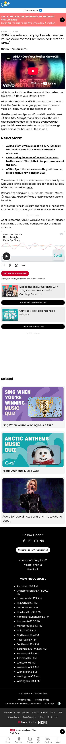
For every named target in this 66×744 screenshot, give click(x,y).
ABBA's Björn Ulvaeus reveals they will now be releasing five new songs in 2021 (34, 171)
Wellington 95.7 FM (28, 676)
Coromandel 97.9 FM (29, 598)
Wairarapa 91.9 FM (28, 667)
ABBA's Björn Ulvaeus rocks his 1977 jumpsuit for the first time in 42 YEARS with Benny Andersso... (33, 149)
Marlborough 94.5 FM (29, 626)
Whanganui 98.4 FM (28, 681)
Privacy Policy (24, 699)
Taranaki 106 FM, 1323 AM (32, 649)
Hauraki (44, 712)
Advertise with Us (33, 564)
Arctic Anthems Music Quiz (33, 452)
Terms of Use (42, 699)
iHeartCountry (14, 717)
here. (30, 187)
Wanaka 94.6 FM (27, 672)
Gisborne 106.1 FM (27, 607)
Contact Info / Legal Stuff (33, 560)
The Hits (25, 712)
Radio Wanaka (29, 717)
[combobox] (23, 265)
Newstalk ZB (9, 712)
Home (4, 31)
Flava (52, 712)
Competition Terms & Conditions (23, 703)
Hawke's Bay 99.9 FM (29, 612)
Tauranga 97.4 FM (27, 653)
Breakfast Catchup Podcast (33, 294)
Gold (60, 712)
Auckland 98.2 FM (27, 586)
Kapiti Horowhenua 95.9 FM (33, 617)
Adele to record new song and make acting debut (33, 500)
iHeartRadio (33, 569)
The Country (52, 717)
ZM (18, 712)
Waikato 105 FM (26, 662)
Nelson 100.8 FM (26, 630)
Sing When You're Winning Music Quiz (33, 407)
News (15, 31)
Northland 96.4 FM (28, 635)
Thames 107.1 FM (27, 658)
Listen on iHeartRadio (33, 731)
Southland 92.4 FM (28, 644)
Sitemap (49, 703)
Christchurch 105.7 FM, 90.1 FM (33, 592)
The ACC (35, 712)
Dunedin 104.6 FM (27, 603)
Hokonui (41, 717)
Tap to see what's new (33, 318)
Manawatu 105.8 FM (28, 621)
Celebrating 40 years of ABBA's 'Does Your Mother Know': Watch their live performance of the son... (35, 161)
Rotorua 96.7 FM (26, 639)
